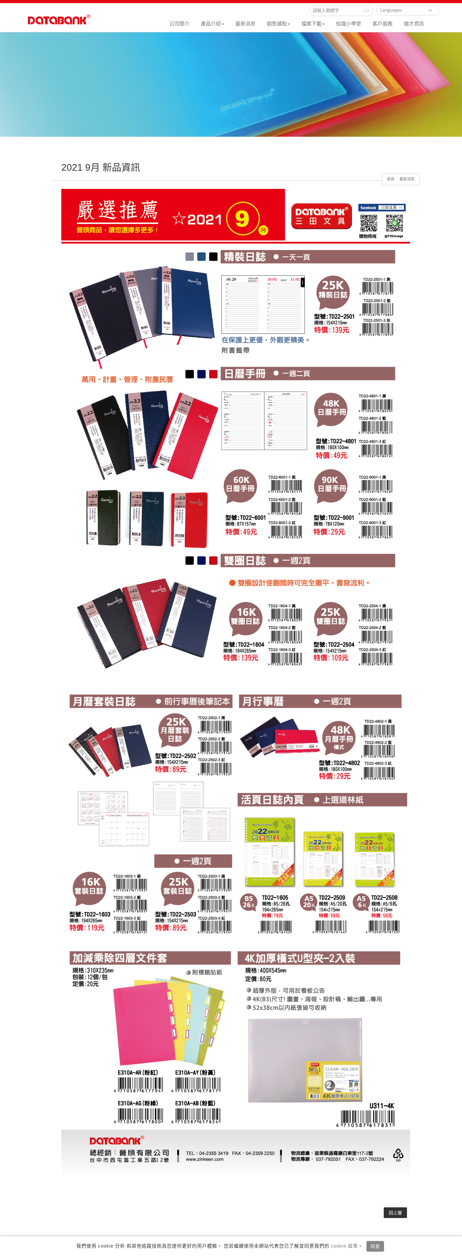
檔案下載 (311, 23)
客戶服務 (382, 23)
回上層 (395, 1212)
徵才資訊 (414, 23)
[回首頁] (59, 22)
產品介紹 (211, 23)
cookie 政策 (343, 1246)
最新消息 (245, 23)
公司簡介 (179, 23)
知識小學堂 (348, 23)
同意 (375, 1246)
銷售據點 (277, 23)
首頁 (390, 179)
